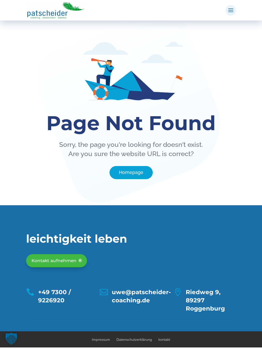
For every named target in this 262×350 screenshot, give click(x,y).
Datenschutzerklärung (134, 339)
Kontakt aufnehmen (54, 260)
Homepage (131, 172)
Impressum (101, 339)
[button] (11, 338)
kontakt (164, 339)
